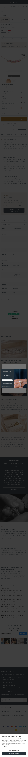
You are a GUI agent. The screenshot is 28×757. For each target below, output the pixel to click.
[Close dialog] (26, 369)
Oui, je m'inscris (7, 380)
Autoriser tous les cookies (14, 753)
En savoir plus (5, 746)
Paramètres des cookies (14, 750)
